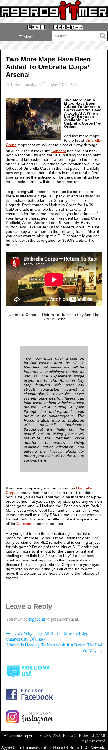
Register (68, 27)
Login (36, 27)
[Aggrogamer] (54, 16)
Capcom (58, 150)
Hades (15, 84)
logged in (37, 619)
